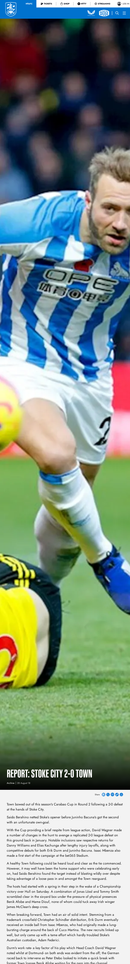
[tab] (29, 3)
